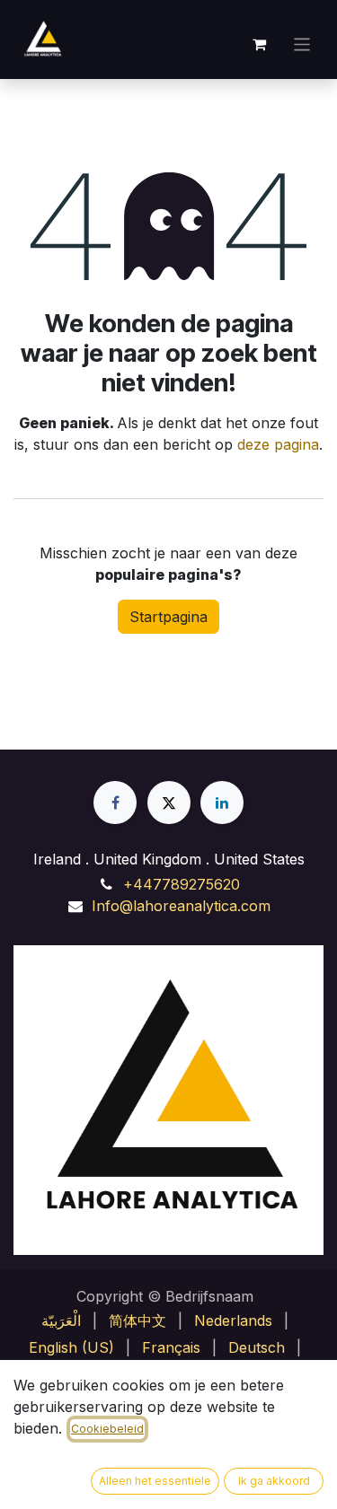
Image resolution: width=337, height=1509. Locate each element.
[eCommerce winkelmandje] (260, 44)
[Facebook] (115, 802)
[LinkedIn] (222, 802)
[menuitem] (61, 1320)
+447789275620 (181, 884)
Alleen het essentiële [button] (155, 1480)
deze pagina (278, 444)
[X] (169, 802)
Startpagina (168, 617)
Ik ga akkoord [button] (274, 1480)
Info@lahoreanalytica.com (181, 906)
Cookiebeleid (107, 1428)
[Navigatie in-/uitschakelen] (302, 43)
